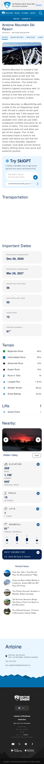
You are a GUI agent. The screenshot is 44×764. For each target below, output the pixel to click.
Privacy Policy (22, 727)
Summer (25, 19)
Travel (17, 13)
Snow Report (17, 37)
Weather (9, 13)
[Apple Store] (29, 750)
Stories (25, 13)
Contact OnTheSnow (22, 716)
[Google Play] (16, 750)
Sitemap (22, 732)
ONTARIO (6, 33)
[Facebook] (32, 744)
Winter (16, 19)
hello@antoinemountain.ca (17, 665)
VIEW (37, 455)
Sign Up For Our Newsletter (22, 723)
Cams (40, 37)
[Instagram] (26, 744)
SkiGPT (33, 13)
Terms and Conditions (22, 729)
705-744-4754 (10, 661)
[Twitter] (19, 744)
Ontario (27, 556)
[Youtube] (13, 744)
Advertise (22, 719)
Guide (5, 37)
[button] (40, 13)
